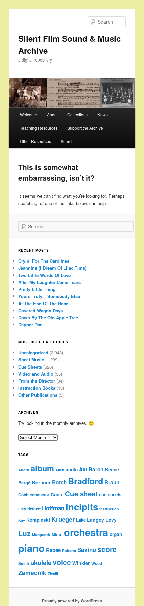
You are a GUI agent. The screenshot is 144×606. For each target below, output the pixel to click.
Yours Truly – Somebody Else (49, 296)
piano (31, 548)
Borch (59, 482)
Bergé (24, 482)
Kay (21, 520)
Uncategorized (33, 352)
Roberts (69, 550)
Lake (81, 520)
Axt (83, 469)
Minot (57, 534)
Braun (111, 482)
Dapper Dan (30, 324)
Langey (95, 519)
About (52, 114)
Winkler (81, 563)
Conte (57, 494)
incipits (82, 506)
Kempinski (38, 520)
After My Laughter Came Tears (49, 282)
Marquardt (41, 534)
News (102, 114)
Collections (77, 114)
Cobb (23, 495)
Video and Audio (35, 374)
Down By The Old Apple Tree (48, 317)
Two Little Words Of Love (44, 275)
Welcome (28, 114)
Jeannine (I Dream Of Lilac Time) (52, 268)
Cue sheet (81, 493)
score (107, 549)
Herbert (34, 509)
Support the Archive (85, 128)
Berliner (41, 482)
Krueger (63, 519)
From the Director (36, 381)
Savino (86, 550)
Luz (24, 533)
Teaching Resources (39, 128)
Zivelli (53, 573)
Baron (96, 469)
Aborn (23, 469)
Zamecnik (32, 572)
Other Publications (37, 395)
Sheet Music (31, 359)
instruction (109, 508)
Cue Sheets (30, 367)
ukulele (40, 562)
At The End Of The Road (43, 303)
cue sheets (110, 494)
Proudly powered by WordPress (72, 601)
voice (62, 562)
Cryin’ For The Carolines (43, 261)
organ (116, 534)
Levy (111, 519)
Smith (23, 563)
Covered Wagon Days (40, 310)
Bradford (85, 481)
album (42, 468)
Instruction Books (36, 388)
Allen (59, 469)
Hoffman (53, 508)
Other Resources (35, 141)
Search (67, 141)
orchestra (86, 532)
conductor (39, 495)
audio (72, 469)
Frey (22, 508)
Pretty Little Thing (37, 289)
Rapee (53, 550)
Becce (112, 469)
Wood (96, 563)
